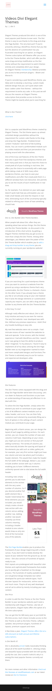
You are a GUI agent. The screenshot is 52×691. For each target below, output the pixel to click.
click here (9, 116)
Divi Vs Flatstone (20, 675)
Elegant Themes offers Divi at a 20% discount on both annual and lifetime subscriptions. (25, 634)
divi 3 (13, 26)
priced (22, 646)
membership (26, 70)
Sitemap (26, 688)
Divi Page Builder (15, 547)
